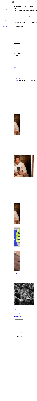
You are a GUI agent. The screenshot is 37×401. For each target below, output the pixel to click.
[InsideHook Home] (4, 2)
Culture (9, 9)
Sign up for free (16, 80)
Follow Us (5, 23)
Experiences (9, 6)
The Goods (9, 17)
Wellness (9, 14)
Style (9, 12)
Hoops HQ (7, 20)
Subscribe (5, 26)
